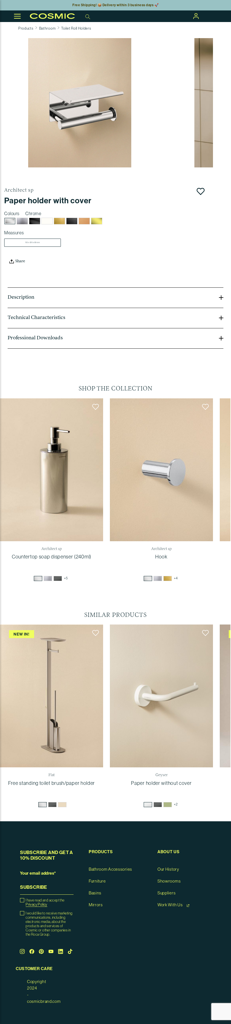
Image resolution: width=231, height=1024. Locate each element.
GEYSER (162, 775)
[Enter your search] (88, 16)
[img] (38, 578)
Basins (95, 893)
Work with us (170, 905)
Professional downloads (35, 338)
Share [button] (19, 262)
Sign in (196, 16)
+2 (175, 804)
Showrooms (169, 881)
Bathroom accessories (110, 869)
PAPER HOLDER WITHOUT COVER (161, 783)
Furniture (97, 881)
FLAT (51, 775)
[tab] (115, 298)
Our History (168, 869)
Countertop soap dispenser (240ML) (51, 556)
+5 (66, 578)
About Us (168, 852)
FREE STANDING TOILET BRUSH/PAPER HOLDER (51, 783)
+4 (175, 578)
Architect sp (19, 190)
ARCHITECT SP (51, 549)
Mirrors (96, 905)
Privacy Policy (36, 904)
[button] (79, 102)
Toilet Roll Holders (76, 28)
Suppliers (166, 893)
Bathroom (47, 28)
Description (21, 297)
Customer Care (34, 969)
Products (26, 28)
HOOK (161, 556)
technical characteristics (36, 317)
